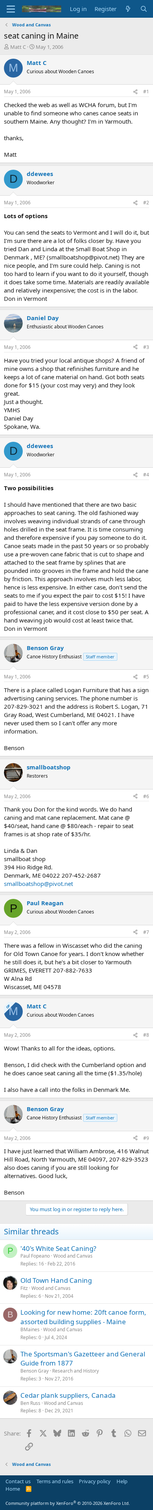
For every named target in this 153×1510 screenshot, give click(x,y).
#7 (146, 932)
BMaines (30, 1329)
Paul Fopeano (35, 1255)
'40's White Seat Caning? (58, 1248)
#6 (146, 796)
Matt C (18, 46)
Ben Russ (30, 1403)
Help (122, 1481)
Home (12, 1488)
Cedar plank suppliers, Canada (68, 1395)
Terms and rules (54, 1481)
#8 (146, 1035)
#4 (146, 474)
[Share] (135, 91)
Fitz (24, 1288)
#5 (146, 676)
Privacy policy (95, 1481)
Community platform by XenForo (67, 1503)
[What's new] (128, 9)
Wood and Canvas (73, 1255)
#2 (146, 202)
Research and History (75, 1370)
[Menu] (11, 9)
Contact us (18, 1481)
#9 (146, 1138)
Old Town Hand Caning (56, 1280)
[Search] (143, 9)
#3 (146, 347)
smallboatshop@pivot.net (38, 883)
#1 (146, 91)
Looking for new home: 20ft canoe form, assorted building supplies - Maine (83, 1317)
